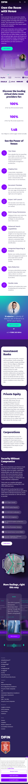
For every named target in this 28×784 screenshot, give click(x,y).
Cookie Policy (10, 768)
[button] (4, 645)
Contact (3, 729)
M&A (2, 682)
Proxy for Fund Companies (8, 701)
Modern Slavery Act (6, 724)
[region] (14, 770)
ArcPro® (3, 666)
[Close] (26, 759)
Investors (3, 713)
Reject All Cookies (14, 775)
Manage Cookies (14, 771)
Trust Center (4, 711)
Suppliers (3, 722)
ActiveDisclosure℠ (5, 660)
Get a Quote (6, 48)
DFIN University (5, 709)
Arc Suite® (3, 662)
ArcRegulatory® (5, 668)
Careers (3, 720)
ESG (2, 691)
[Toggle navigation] (25, 2)
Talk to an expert (14, 325)
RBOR (2, 697)
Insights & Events (5, 707)
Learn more (6, 543)
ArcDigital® (4, 670)
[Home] (5, 2)
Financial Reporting (6, 684)
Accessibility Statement (7, 726)
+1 (10, 332)
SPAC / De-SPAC (5, 699)
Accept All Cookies (14, 780)
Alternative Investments (7, 695)
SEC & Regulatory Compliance (9, 686)
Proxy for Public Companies (8, 688)
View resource (14, 636)
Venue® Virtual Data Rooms (8, 677)
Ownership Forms (5, 675)
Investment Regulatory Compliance (10, 693)
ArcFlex (3, 672)
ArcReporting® (5, 664)
